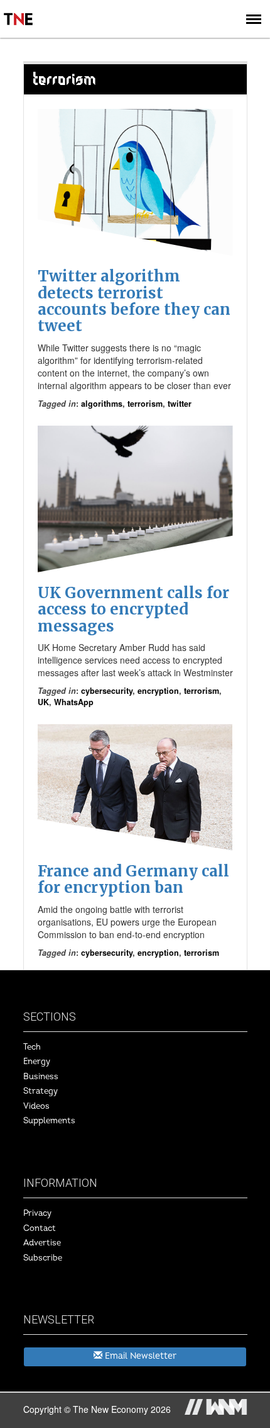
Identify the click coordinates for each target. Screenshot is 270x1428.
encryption (158, 690)
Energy (36, 1062)
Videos (36, 1106)
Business (40, 1077)
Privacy (37, 1213)
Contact (39, 1228)
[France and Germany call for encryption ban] (135, 787)
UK (43, 702)
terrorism (145, 403)
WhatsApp (74, 702)
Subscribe (42, 1258)
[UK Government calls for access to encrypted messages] (135, 499)
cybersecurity (106, 690)
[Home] (19, 10)
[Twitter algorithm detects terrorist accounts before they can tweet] (135, 182)
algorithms (101, 403)
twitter (180, 403)
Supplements (49, 1121)
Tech (32, 1047)
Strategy (40, 1091)
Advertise (42, 1243)
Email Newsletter (139, 1356)
